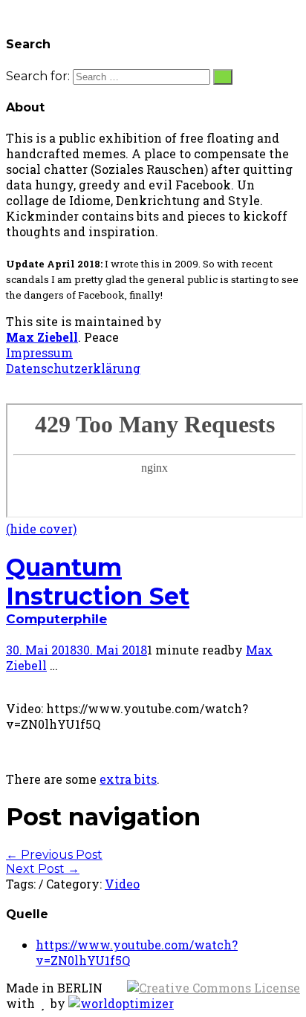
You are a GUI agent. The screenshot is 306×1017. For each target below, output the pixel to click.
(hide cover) (41, 528)
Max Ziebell (42, 337)
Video (122, 883)
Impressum (39, 352)
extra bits (128, 779)
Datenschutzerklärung (73, 368)
